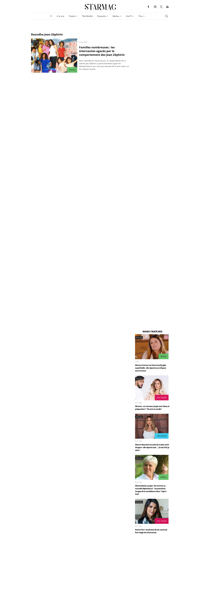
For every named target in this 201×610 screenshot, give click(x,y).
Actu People (162, 397)
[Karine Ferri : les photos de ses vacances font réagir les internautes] (152, 511)
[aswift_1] (100, 25)
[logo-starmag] (100, 7)
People (72, 16)
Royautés (101, 16)
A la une (60, 16)
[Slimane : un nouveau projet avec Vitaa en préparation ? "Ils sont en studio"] (152, 387)
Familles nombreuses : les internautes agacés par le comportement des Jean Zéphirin (102, 51)
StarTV (129, 16)
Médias (116, 16)
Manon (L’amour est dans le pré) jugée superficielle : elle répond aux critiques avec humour (150, 368)
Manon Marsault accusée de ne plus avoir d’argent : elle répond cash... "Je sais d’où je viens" (152, 447)
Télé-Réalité (87, 16)
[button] (148, 9)
